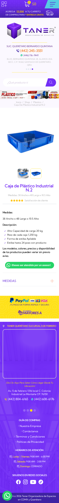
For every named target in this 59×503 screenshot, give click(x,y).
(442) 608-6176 (44, 399)
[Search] (50, 82)
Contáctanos (30, 431)
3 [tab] (30, 69)
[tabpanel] (29, 55)
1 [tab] (26, 69)
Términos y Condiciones (30, 436)
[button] (7, 496)
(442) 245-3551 (31, 51)
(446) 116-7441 (31, 55)
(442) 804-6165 (18, 399)
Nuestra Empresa (30, 426)
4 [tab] (32, 69)
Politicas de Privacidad (30, 441)
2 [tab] (28, 69)
